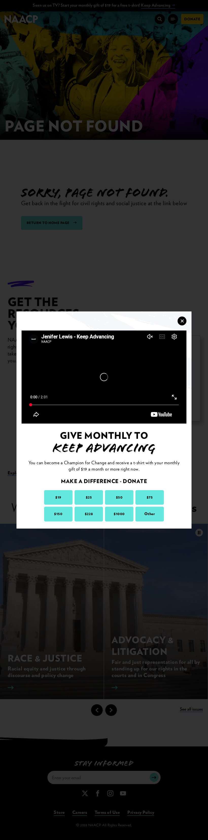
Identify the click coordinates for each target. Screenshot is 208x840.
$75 (150, 497)
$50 (119, 497)
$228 (89, 514)
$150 (58, 514)
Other (149, 514)
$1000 (119, 514)
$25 (89, 497)
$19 (58, 497)
